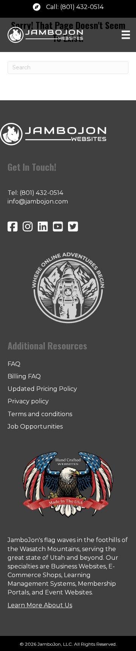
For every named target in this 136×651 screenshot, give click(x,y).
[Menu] (125, 34)
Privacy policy (28, 401)
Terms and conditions (40, 414)
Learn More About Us (40, 605)
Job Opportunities (35, 426)
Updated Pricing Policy (42, 388)
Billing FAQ (24, 376)
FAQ (14, 364)
